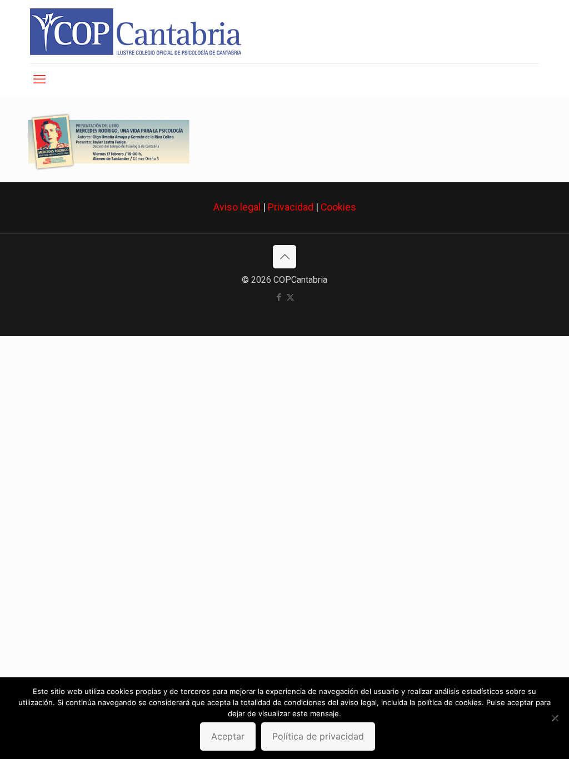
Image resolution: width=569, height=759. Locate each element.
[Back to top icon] (284, 256)
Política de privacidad (318, 736)
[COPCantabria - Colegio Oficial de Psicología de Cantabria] (135, 31)
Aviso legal (237, 207)
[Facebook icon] (278, 297)
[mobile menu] (39, 79)
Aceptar (227, 736)
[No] (555, 717)
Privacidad (290, 207)
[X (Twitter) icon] (290, 297)
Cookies (338, 207)
